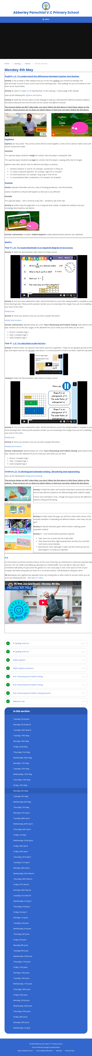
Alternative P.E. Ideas (35, 578)
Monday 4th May (41, 63)
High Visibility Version (25, 1051)
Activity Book (9, 311)
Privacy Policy (69, 1051)
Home (7, 63)
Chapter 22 (25, 91)
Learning (17, 63)
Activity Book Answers (13, 320)
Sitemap (59, 1051)
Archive (27, 63)
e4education (55, 1047)
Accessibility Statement (44, 1051)
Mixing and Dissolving (34, 476)
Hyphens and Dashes (33, 95)
